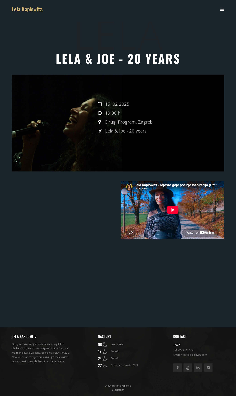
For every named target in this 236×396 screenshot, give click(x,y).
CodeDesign (118, 389)
